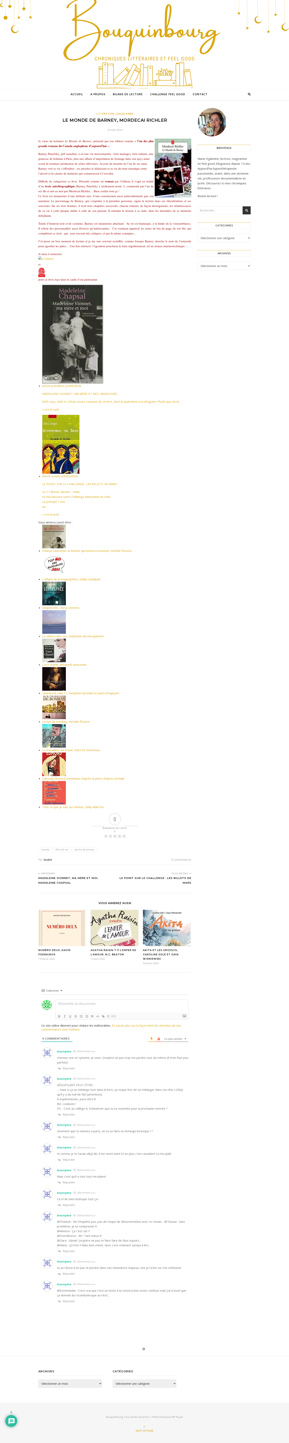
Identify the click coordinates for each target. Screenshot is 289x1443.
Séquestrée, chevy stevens (60, 608)
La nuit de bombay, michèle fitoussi (66, 721)
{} (108, 1016)
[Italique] (64, 1016)
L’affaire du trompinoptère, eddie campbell (71, 579)
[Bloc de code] (97, 1016)
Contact (200, 94)
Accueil (77, 94)
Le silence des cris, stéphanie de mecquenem (73, 636)
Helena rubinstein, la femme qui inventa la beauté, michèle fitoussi (87, 551)
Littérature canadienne (114, 113)
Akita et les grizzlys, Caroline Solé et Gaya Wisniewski (161, 954)
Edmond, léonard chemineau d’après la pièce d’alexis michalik (83, 778)
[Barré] (75, 1016)
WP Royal (177, 1417)
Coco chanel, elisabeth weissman (64, 665)
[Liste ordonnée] (81, 1016)
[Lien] (103, 1016)
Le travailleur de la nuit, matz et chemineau (71, 750)
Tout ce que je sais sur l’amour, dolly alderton (73, 807)
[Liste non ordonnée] (86, 1016)
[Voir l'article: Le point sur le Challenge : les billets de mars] (116, 444)
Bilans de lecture (128, 94)
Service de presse (84, 849)
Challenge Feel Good (167, 94)
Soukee (47, 859)
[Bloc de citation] (92, 1016)
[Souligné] (70, 1016)
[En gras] (59, 1016)
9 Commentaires (181, 859)
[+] (114, 1016)
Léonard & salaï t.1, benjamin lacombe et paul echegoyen (80, 693)
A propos (97, 94)
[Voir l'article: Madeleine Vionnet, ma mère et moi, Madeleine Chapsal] (116, 334)
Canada (45, 849)
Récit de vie (62, 849)
